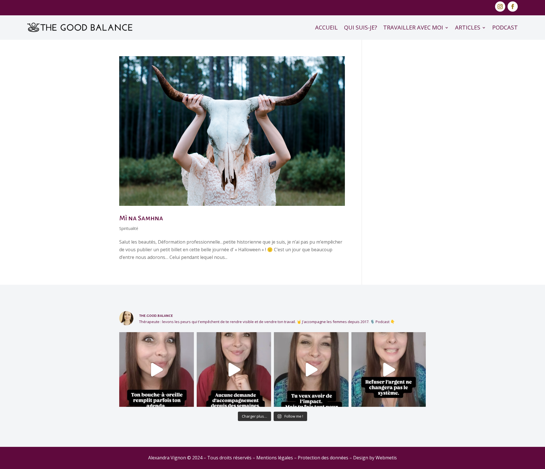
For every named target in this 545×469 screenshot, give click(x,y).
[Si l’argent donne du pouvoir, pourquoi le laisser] (388, 369)
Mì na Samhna (141, 218)
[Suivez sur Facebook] (513, 6)
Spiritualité (128, 228)
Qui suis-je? (360, 27)
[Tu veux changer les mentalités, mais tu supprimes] (311, 369)
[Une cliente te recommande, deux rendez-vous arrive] (156, 369)
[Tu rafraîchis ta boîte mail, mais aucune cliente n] (234, 369)
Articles (467, 27)
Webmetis (386, 458)
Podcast (505, 27)
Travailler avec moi (413, 27)
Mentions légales (274, 458)
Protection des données (323, 458)
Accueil (326, 27)
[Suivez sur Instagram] (500, 6)
